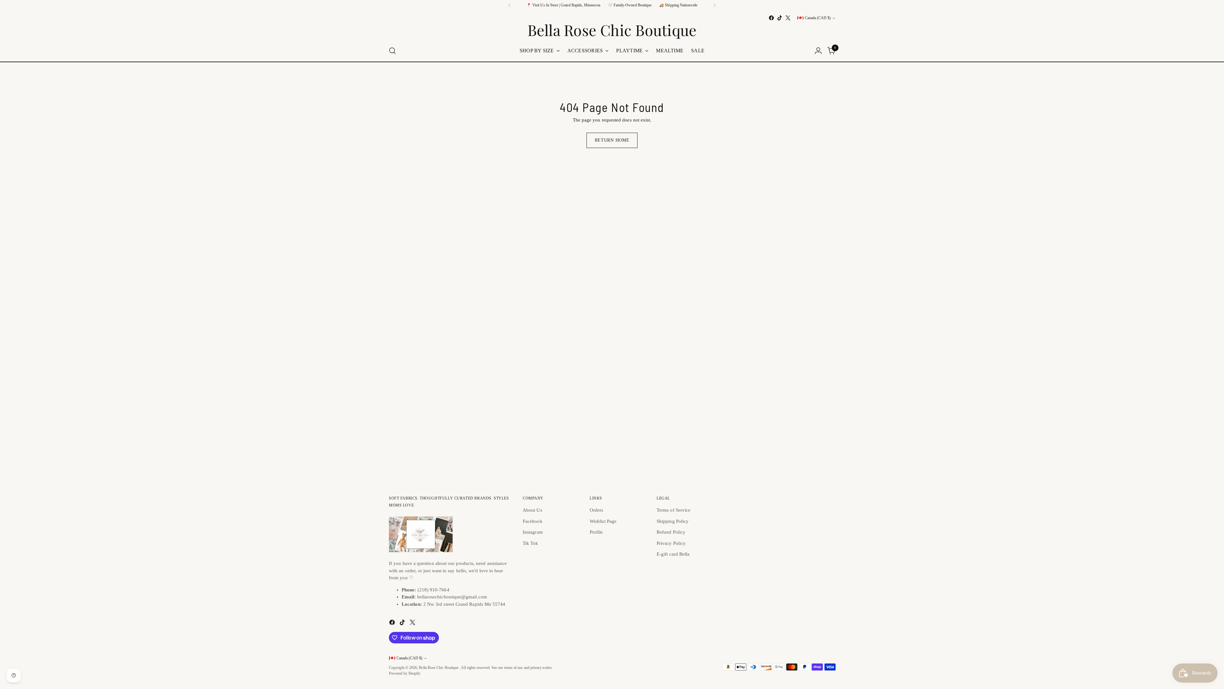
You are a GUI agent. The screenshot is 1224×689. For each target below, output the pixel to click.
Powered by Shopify (404, 673)
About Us (532, 510)
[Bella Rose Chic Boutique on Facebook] (771, 18)
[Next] (715, 5)
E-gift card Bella (673, 554)
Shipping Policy (672, 521)
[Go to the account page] (818, 50)
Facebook (533, 521)
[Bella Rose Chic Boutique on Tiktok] (780, 18)
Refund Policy (671, 532)
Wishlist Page (603, 521)
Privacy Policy (671, 543)
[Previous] (509, 5)
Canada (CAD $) (818, 18)
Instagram (533, 532)
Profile (596, 532)
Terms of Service (673, 510)
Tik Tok (530, 543)
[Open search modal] (392, 50)
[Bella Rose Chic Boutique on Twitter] (788, 18)
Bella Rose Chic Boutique (439, 668)
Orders (596, 510)
